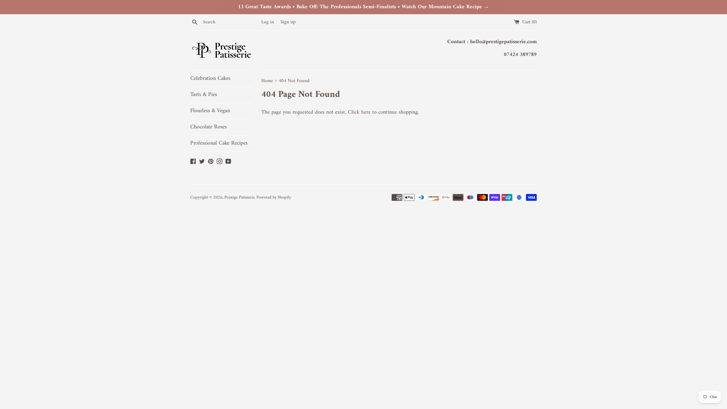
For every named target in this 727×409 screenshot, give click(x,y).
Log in (267, 22)
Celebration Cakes (210, 79)
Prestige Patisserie (239, 197)
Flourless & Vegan (210, 111)
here (366, 112)
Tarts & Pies (203, 95)
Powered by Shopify (273, 197)
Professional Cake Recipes (219, 143)
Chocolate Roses (208, 127)
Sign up (288, 22)
